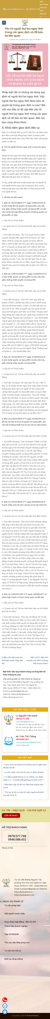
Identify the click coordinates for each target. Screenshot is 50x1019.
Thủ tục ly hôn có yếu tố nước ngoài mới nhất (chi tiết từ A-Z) (23, 793)
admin (38, 39)
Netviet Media (32, 1015)
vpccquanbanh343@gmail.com (28, 742)
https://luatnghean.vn (20, 694)
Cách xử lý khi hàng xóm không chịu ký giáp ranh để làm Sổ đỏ (25, 766)
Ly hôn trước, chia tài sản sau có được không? (24, 772)
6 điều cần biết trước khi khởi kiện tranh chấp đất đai (12, 660)
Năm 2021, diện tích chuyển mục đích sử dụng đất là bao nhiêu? (37, 660)
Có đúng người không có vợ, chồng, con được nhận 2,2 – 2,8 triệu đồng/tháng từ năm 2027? (23, 778)
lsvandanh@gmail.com (18, 691)
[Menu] (4, 23)
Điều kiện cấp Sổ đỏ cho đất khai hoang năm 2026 (23, 786)
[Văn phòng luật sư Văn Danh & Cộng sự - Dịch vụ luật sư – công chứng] (25, 22)
